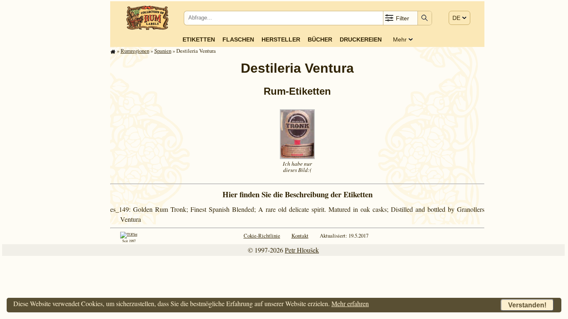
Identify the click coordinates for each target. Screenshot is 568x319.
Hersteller (281, 39)
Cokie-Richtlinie (262, 235)
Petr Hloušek (302, 249)
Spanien (162, 50)
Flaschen (238, 39)
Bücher (320, 39)
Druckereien (361, 39)
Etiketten (199, 39)
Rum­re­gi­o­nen (135, 50)
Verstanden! (527, 305)
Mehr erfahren (350, 303)
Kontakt (300, 235)
